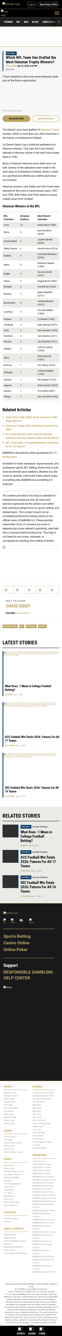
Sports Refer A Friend (42, 1167)
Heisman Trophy (50, 129)
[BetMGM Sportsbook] (13, 4)
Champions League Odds (43, 1093)
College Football (40, 827)
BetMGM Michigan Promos (44, 1210)
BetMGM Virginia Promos (43, 1256)
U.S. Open (8, 1193)
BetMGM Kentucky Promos (44, 1195)
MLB (26, 22)
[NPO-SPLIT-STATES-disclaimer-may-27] (31, 561)
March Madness (10, 1205)
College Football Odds (42, 1099)
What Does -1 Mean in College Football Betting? (36, 836)
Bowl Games (9, 1165)
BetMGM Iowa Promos (42, 1189)
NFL (18, 22)
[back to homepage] (8, 13)
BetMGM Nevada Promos (43, 1223)
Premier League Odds (42, 1123)
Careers (7, 1221)
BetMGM (8, 695)
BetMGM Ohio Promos (42, 1241)
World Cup (8, 1199)
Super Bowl (8, 1187)
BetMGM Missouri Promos (44, 1220)
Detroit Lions (10, 626)
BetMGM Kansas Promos (43, 1192)
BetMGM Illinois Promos (43, 1183)
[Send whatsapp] (42, 589)
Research (8, 1244)
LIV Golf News (39, 1102)
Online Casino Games (13, 1143)
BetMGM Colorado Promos (44, 1180)
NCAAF (35, 22)
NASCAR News (39, 1133)
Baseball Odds (10, 1093)
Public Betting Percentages (15, 1253)
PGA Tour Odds (39, 1120)
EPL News (37, 1130)
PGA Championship (12, 1184)
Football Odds (10, 1102)
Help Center (16, 978)
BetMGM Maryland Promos (44, 1201)
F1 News (36, 1145)
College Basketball (12, 1177)
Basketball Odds (11, 1096)
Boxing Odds (9, 1099)
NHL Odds (37, 1117)
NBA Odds (37, 1111)
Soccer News (38, 1136)
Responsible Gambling (28, 972)
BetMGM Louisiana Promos (44, 1198)
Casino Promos (39, 1161)
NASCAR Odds (10, 1117)
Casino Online (16, 942)
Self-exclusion (10, 1250)
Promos (8, 22)
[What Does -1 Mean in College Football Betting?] (10, 831)
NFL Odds (37, 1114)
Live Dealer (8, 1140)
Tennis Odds (9, 1123)
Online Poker (15, 949)
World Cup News (40, 1148)
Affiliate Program (11, 1218)
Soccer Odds (9, 1120)
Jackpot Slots (10, 1137)
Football (11, 53)
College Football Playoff (14, 1171)
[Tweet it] (8, 589)
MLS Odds (37, 1108)
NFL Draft (8, 1180)
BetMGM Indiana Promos (43, 1186)
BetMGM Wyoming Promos (44, 1272)
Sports (42, 626)
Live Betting (9, 1111)
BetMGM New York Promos (44, 1232)
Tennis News (38, 1139)
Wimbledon (9, 1196)
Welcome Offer (16, 118)
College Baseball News (42, 1142)
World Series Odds (11, 1202)
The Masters (9, 1190)
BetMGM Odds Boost (41, 1173)
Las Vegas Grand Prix (13, 1174)
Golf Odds (8, 1105)
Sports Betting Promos (42, 1164)
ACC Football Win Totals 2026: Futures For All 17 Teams (38, 861)
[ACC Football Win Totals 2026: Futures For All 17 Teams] (10, 856)
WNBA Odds (38, 1126)
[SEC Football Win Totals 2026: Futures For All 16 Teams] (10, 881)
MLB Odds (37, 1105)
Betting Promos (46, 118)
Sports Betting (17, 936)
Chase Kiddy (11, 66)
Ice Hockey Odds (11, 1108)
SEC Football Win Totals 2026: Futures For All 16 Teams (38, 887)
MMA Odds (8, 1114)
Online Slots (9, 1149)
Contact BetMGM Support (15, 1241)
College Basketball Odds (43, 1096)
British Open (9, 1168)
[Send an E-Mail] (31, 589)
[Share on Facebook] (19, 589)
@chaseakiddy (23, 613)
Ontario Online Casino (13, 1152)
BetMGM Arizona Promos (43, 1176)
